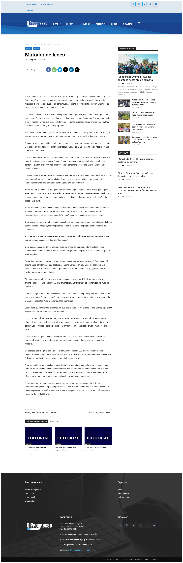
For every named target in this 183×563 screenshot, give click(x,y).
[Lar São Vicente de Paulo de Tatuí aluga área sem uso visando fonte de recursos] (124, 115)
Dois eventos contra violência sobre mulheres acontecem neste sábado (143, 126)
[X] (150, 4)
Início (27, 44)
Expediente (29, 501)
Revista (120, 489)
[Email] (77, 69)
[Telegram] (59, 69)
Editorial (42, 44)
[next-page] (30, 454)
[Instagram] (139, 4)
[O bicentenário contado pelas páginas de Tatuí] (68, 436)
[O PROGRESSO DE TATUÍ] (37, 24)
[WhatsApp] (54, 69)
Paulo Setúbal (123, 493)
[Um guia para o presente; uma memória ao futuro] (38, 436)
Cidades (120, 72)
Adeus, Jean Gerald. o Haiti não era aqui (41, 413)
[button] (139, 24)
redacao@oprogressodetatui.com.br (82, 534)
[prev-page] (26, 454)
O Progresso (32, 60)
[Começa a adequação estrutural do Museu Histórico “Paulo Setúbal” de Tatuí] (124, 140)
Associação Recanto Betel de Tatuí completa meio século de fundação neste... (144, 102)
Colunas (34, 44)
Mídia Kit (148, 560)
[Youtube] (156, 4)
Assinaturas (117, 560)
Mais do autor (55, 422)
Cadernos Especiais (125, 497)
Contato (108, 560)
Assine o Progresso (33, 489)
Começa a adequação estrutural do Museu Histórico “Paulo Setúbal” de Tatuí (144, 139)
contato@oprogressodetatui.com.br (81, 550)
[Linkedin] (144, 4)
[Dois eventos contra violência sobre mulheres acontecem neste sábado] (124, 127)
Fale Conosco (30, 493)
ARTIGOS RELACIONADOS (37, 422)
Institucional (30, 497)
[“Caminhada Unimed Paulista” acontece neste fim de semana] (138, 64)
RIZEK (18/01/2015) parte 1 (100, 413)
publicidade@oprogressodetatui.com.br (85, 539)
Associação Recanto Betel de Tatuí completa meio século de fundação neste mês (137, 190)
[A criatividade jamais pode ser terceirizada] (98, 436)
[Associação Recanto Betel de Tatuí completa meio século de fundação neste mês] (124, 103)
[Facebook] (133, 4)
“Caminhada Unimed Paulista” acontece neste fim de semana (135, 78)
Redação (121, 83)
